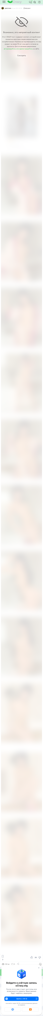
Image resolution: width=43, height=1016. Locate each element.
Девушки (27, 8)
